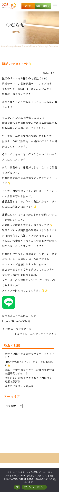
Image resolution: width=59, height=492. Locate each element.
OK (17, 487)
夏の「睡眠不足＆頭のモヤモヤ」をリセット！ (29, 355)
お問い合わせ (43, 5)
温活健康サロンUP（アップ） (32, 280)
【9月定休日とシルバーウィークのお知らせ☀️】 (29, 363)
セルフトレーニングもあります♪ (34, 334)
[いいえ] (55, 480)
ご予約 (28, 5)
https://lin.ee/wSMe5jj (16, 321)
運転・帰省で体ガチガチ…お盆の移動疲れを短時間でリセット (29, 371)
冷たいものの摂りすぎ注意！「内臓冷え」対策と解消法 (29, 379)
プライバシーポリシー (34, 487)
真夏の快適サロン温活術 (19, 386)
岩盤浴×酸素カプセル (18, 329)
